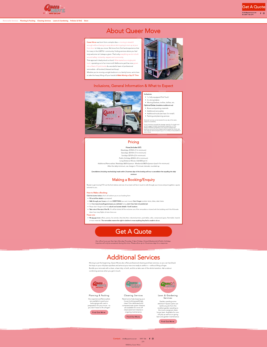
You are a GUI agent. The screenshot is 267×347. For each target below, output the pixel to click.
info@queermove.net (249, 12)
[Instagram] (264, 13)
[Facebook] (261, 13)
